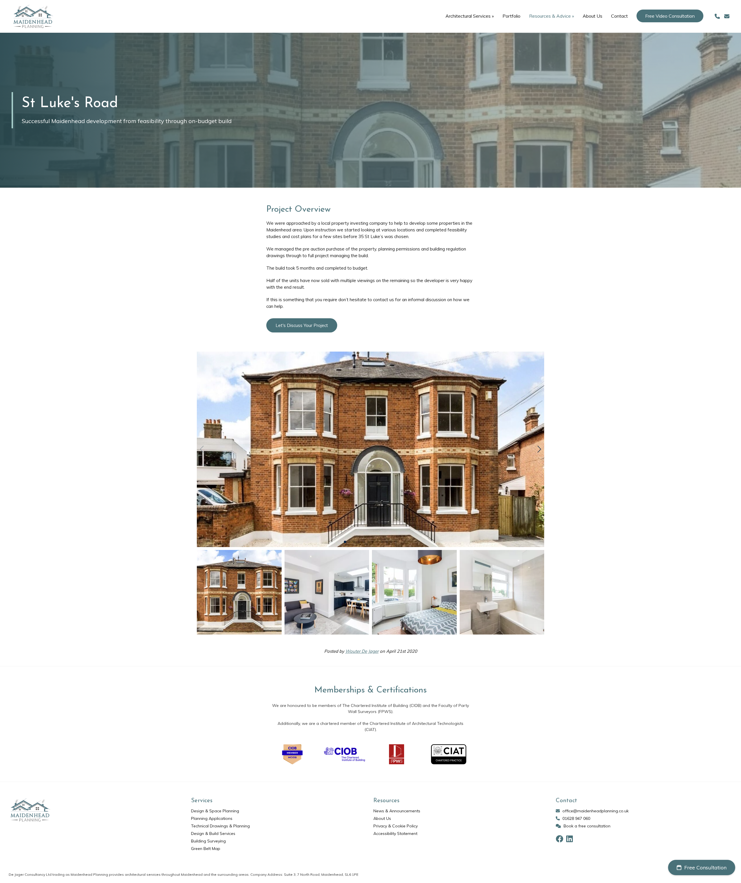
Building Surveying (208, 841)
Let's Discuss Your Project (302, 325)
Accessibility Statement (395, 833)
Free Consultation (705, 867)
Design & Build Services (213, 833)
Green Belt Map (205, 848)
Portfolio (511, 16)
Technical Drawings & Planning (220, 826)
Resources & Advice (551, 16)
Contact (619, 16)
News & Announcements (396, 810)
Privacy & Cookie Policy (395, 826)
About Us (592, 16)
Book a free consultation (587, 826)
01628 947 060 (576, 818)
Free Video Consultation (670, 16)
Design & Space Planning (215, 810)
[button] (539, 449)
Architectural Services (469, 16)
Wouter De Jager (362, 651)
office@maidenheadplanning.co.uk (595, 810)
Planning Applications (211, 818)
